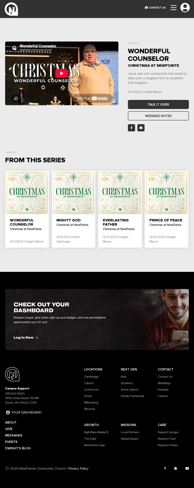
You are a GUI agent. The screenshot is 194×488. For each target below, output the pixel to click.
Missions (128, 425)
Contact (165, 369)
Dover (88, 396)
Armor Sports (129, 389)
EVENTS (11, 442)
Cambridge (91, 376)
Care (162, 425)
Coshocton (91, 389)
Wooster (89, 408)
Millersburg (91, 402)
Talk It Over (158, 104)
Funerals (163, 389)
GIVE (9, 429)
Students (127, 383)
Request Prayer (168, 445)
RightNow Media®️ (96, 432)
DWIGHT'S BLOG (18, 448)
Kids (123, 376)
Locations (93, 369)
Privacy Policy (78, 468)
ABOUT (10, 422)
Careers (163, 396)
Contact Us (165, 376)
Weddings (164, 383)
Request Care (167, 438)
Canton (89, 383)
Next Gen (129, 369)
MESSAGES (13, 435)
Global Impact (130, 438)
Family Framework (132, 396)
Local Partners (130, 432)
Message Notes (158, 116)
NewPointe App (94, 445)
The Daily (90, 438)
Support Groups (168, 432)
